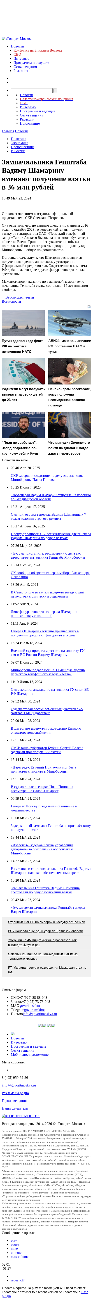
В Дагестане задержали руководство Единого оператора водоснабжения (46, 730)
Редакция (21, 71)
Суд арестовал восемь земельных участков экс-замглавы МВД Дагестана (47, 711)
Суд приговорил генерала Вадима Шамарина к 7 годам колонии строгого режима (48, 516)
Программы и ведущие (31, 62)
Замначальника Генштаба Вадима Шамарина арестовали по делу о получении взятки (45, 890)
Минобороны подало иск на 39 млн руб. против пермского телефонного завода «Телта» (48, 672)
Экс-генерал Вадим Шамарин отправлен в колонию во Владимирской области (51, 497)
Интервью (21, 58)
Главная (8, 131)
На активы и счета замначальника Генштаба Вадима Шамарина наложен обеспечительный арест (51, 871)
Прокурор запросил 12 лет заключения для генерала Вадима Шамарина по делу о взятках (51, 536)
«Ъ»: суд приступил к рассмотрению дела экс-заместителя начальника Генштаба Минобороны (48, 555)
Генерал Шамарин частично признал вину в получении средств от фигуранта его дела (45, 633)
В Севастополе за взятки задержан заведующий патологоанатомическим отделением (47, 594)
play (14, 1240)
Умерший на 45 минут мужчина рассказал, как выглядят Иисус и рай (42, 942)
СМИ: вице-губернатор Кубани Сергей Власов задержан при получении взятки (47, 750)
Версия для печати (19, 297)
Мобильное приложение (30, 1054)
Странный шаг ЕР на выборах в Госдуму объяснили (46, 922)
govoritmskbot (29, 1006)
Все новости (11, 301)
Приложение (30, 123)
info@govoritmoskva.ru (40, 1014)
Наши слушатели (15, 1108)
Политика (18, 139)
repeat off (17, 1280)
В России (18, 151)
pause (15, 1244)
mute (14, 1248)
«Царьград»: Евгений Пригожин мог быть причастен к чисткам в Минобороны (43, 769)
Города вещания (14, 1101)
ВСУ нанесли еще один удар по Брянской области (45, 931)
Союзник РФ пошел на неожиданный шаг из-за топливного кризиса (43, 956)
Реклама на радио (15, 1093)
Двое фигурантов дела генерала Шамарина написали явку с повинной (44, 614)
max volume (19, 1257)
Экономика (19, 143)
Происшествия (22, 147)
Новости (17, 46)
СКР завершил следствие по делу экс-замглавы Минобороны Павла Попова (47, 478)
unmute (16, 1253)
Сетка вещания (25, 67)
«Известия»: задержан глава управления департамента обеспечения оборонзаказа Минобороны (42, 849)
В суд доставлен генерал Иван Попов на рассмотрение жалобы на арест (42, 789)
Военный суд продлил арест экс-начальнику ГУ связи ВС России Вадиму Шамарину (47, 653)
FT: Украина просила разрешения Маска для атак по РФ (47, 970)
